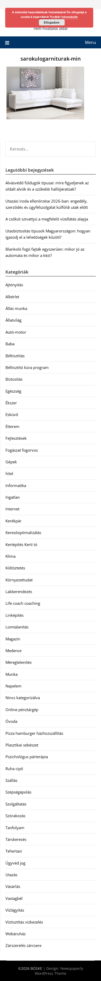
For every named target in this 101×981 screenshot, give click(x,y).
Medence (13, 650)
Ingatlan (12, 497)
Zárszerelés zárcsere (23, 945)
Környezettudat (19, 579)
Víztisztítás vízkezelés (24, 922)
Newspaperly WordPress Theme (59, 971)
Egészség (13, 391)
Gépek (11, 461)
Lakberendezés (18, 591)
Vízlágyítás (14, 910)
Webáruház (15, 933)
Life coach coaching (22, 603)
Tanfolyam (14, 827)
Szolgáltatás (15, 804)
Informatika (15, 485)
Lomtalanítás (16, 626)
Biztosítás (14, 379)
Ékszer (11, 402)
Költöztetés (15, 567)
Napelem (13, 685)
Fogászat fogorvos (21, 450)
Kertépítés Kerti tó (21, 544)
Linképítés (14, 615)
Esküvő (11, 414)
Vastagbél (14, 898)
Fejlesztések (16, 438)
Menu (90, 42)
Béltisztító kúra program (27, 367)
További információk (64, 17)
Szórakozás (15, 815)
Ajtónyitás (14, 284)
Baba (10, 343)
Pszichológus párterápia (26, 756)
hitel (9, 473)
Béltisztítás (15, 355)
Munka (11, 674)
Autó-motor (15, 332)
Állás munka (16, 308)
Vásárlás (12, 886)
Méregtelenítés (18, 662)
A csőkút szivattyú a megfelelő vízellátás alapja (46, 219)
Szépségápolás (18, 792)
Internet (12, 508)
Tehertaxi (13, 851)
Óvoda (11, 721)
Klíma (10, 556)
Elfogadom (52, 22)
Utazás (11, 874)
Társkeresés (15, 839)
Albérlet (12, 296)
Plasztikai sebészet (21, 745)
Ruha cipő (14, 768)
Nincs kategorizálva (22, 697)
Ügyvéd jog (15, 863)
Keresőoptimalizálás (23, 532)
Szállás (11, 780)
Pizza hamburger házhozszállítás (34, 733)
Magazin (12, 638)
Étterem (12, 426)
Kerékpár (13, 520)
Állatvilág (13, 320)
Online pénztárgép (21, 709)
